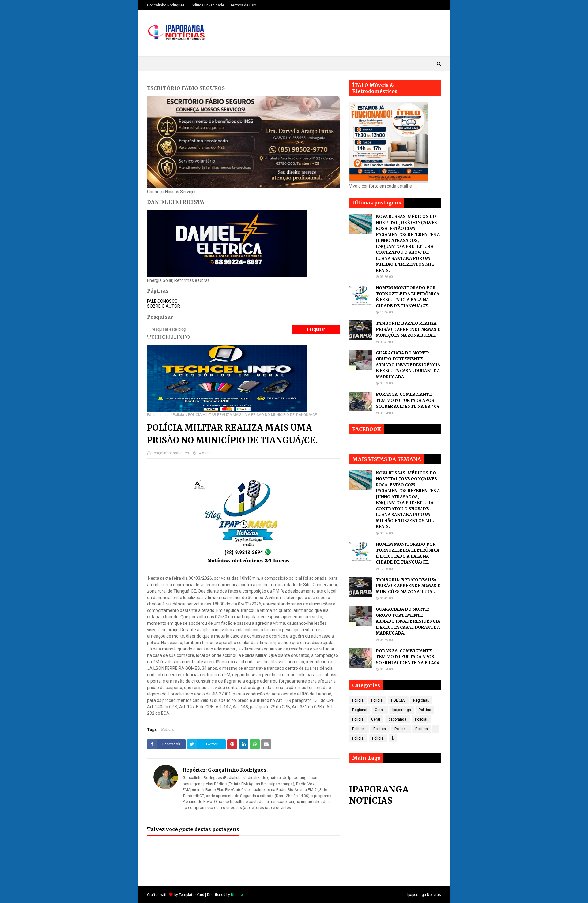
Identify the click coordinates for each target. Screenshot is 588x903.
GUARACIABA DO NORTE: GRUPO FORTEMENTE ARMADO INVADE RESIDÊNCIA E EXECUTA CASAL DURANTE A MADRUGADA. (408, 365)
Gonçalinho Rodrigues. (170, 453)
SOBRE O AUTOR (163, 306)
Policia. (179, 415)
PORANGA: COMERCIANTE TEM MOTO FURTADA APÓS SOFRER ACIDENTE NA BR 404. (408, 400)
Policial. (421, 719)
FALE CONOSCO (162, 301)
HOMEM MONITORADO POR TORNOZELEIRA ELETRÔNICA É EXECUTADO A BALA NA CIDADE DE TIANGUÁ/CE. (407, 297)
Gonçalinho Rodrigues (166, 5)
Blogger (237, 895)
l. (393, 738)
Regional (359, 710)
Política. (380, 729)
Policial (358, 738)
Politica (425, 710)
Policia (358, 700)
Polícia (358, 719)
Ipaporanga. (397, 719)
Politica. (359, 729)
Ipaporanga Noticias (424, 895)
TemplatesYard (191, 895)
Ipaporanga (401, 710)
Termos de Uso (243, 5)
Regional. (421, 700)
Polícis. (378, 738)
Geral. (380, 710)
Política (421, 729)
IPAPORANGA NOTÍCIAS (379, 795)
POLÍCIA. (398, 700)
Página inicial (158, 415)
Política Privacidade (207, 5)
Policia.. (401, 729)
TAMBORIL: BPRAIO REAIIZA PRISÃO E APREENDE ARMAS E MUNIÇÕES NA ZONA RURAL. (408, 329)
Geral (375, 719)
